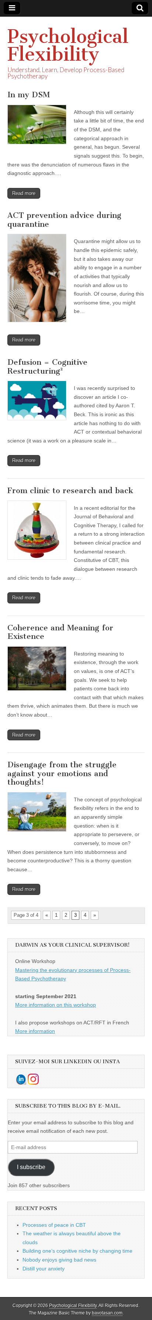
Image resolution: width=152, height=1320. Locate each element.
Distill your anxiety (44, 1269)
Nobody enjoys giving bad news (59, 1260)
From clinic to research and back (70, 490)
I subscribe (31, 1167)
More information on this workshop (55, 1005)
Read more (23, 193)
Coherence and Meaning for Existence (60, 632)
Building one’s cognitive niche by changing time (77, 1251)
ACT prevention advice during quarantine (64, 220)
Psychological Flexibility (67, 45)
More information (35, 1031)
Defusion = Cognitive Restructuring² (47, 366)
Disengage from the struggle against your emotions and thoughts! (62, 773)
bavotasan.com (107, 1313)
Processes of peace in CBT (54, 1225)
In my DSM (28, 94)
